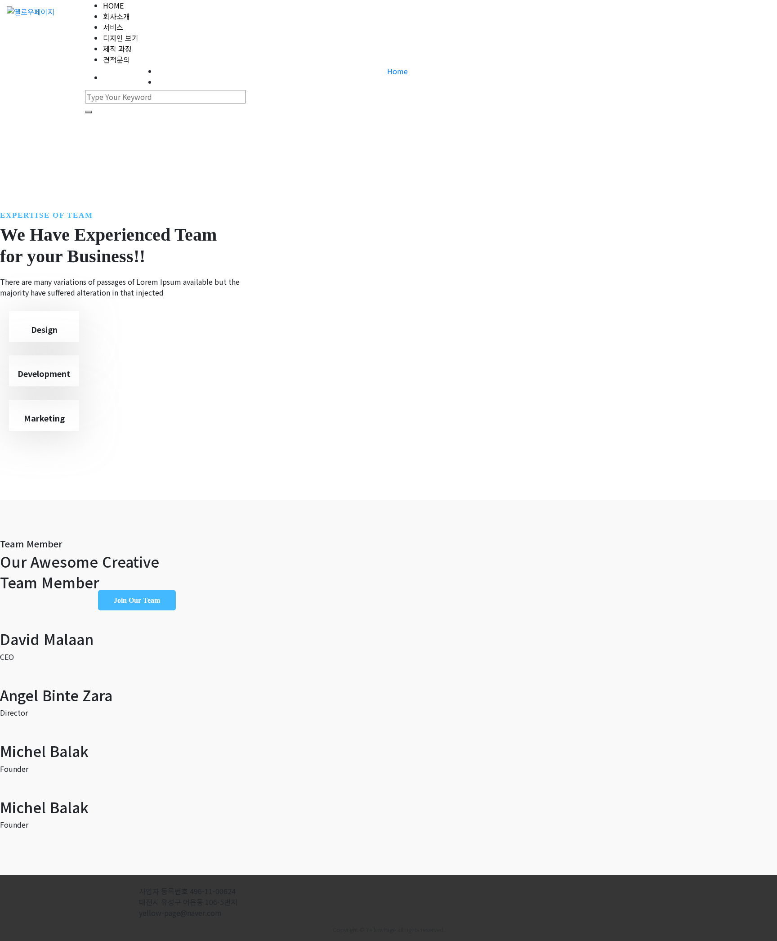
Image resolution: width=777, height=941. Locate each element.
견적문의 (116, 59)
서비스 (113, 27)
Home (397, 71)
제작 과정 (117, 48)
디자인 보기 (120, 37)
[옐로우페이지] (30, 11)
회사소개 (116, 16)
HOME (113, 5)
